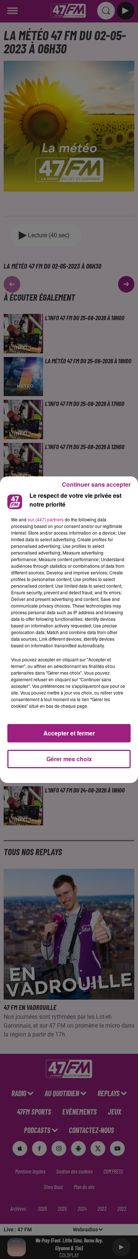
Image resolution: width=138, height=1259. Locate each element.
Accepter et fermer (69, 733)
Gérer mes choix (69, 759)
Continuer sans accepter (96, 484)
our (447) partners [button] (46, 519)
